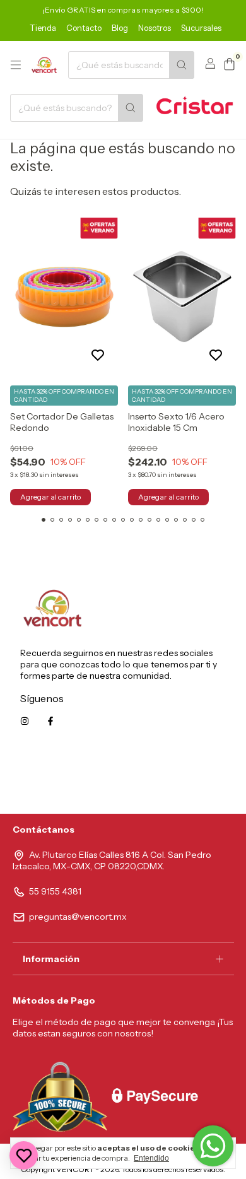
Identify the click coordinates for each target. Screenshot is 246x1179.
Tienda (43, 28)
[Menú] (15, 65)
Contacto (84, 28)
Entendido (151, 1158)
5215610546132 (194, 777)
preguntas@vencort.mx (78, 916)
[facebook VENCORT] (50, 721)
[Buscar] (181, 65)
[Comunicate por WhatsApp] (212, 1145)
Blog (120, 28)
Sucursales (201, 28)
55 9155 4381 (55, 891)
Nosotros (154, 28)
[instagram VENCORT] (24, 721)
